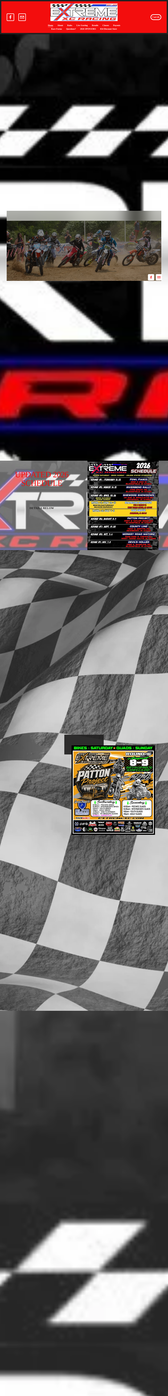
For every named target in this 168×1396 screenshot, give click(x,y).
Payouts (116, 25)
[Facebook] (10, 17)
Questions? (71, 29)
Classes (106, 25)
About (60, 25)
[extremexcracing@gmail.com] (22, 17)
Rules (69, 25)
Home (50, 25)
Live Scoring (82, 25)
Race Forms (56, 29)
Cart (155, 17)
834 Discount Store (108, 29)
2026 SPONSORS (88, 29)
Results (95, 25)
